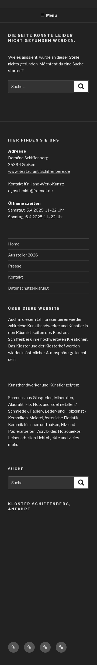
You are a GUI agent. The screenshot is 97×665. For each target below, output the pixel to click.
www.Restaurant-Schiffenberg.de (39, 171)
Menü (51, 15)
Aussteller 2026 (23, 255)
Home (14, 244)
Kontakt (15, 277)
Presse (15, 266)
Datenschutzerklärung (28, 288)
